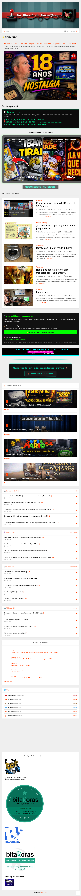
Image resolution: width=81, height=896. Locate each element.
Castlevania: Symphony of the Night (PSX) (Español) (28, 405)
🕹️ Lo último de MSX (11, 491)
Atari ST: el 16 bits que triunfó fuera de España (25, 119)
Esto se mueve (44, 292)
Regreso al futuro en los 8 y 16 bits (20, 121)
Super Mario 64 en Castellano (19, 454)
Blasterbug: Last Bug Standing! (21, 665)
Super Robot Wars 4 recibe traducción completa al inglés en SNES (31, 659)
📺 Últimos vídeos (10, 608)
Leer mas (48, 217)
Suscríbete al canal (40, 187)
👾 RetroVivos (9, 532)
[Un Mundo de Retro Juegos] (40, 26)
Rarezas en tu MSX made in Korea (54, 248)
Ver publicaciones (40, 352)
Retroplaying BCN (16, 657)
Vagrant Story (15, 671)
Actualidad (39, 200)
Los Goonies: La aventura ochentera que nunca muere (26, 124)
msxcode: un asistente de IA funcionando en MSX (26, 678)
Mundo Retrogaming (17, 670)
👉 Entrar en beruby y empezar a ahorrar (40, 332)
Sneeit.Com (44, 892)
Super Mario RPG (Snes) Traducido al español (26, 429)
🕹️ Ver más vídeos (40, 373)
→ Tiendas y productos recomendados (15, 339)
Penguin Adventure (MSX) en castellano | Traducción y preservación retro (34, 123)
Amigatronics (15, 651)
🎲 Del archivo (9, 567)
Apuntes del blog (41, 223)
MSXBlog (13, 676)
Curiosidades (40, 245)
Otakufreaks (14, 663)
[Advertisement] (40, 735)
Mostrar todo (8, 682)
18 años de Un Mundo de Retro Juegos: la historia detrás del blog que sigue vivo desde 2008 (40, 43)
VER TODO (73, 566)
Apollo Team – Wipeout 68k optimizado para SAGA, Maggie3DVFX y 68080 (34, 652)
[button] (78, 159)
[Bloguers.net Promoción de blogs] (14, 842)
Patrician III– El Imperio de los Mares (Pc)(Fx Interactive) (31, 478)
